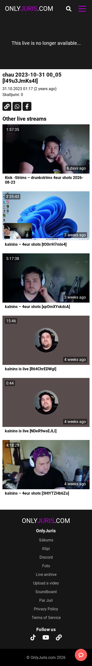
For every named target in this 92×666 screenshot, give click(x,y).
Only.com (29, 8)
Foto (46, 566)
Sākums (46, 540)
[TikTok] (33, 637)
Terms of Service (46, 617)
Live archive (46, 574)
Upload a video (46, 583)
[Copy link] (6, 106)
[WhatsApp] (17, 106)
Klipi (46, 548)
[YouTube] (45, 637)
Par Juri (46, 600)
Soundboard (46, 591)
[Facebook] (27, 106)
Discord (46, 557)
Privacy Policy (46, 609)
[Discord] (59, 637)
